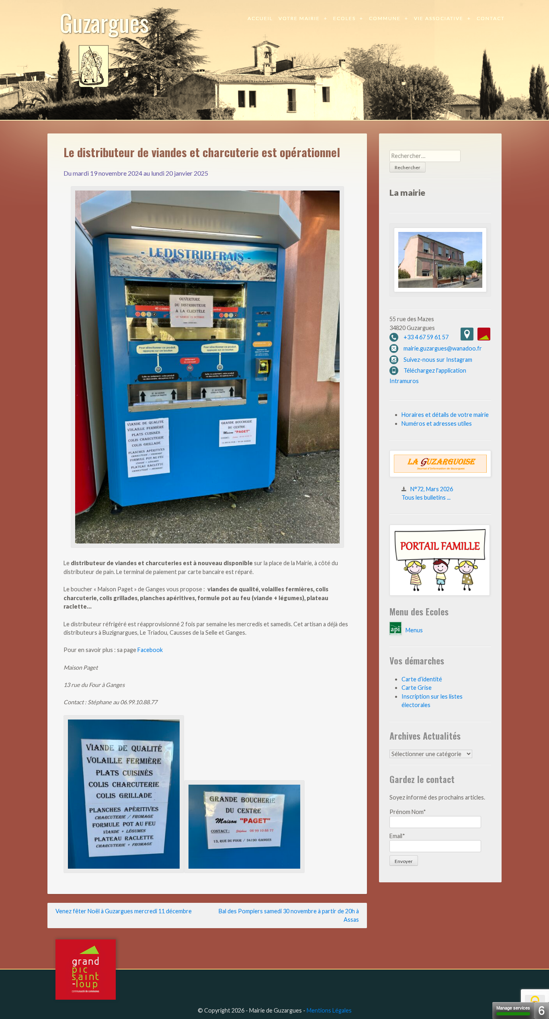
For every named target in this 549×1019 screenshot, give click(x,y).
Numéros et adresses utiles (437, 423)
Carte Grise (417, 687)
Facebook (150, 649)
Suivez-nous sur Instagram (438, 359)
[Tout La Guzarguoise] (440, 475)
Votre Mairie (299, 18)
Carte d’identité (422, 679)
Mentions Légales (329, 1010)
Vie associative (438, 18)
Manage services (513, 1007)
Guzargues (104, 22)
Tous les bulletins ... (426, 497)
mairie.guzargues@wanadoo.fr (443, 348)
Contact (491, 18)
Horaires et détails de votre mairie (445, 414)
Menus (414, 630)
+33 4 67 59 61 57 (426, 337)
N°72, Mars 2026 (431, 489)
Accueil (260, 18)
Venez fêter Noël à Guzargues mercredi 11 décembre (123, 911)
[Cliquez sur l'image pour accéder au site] (439, 593)
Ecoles (344, 18)
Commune (385, 18)
